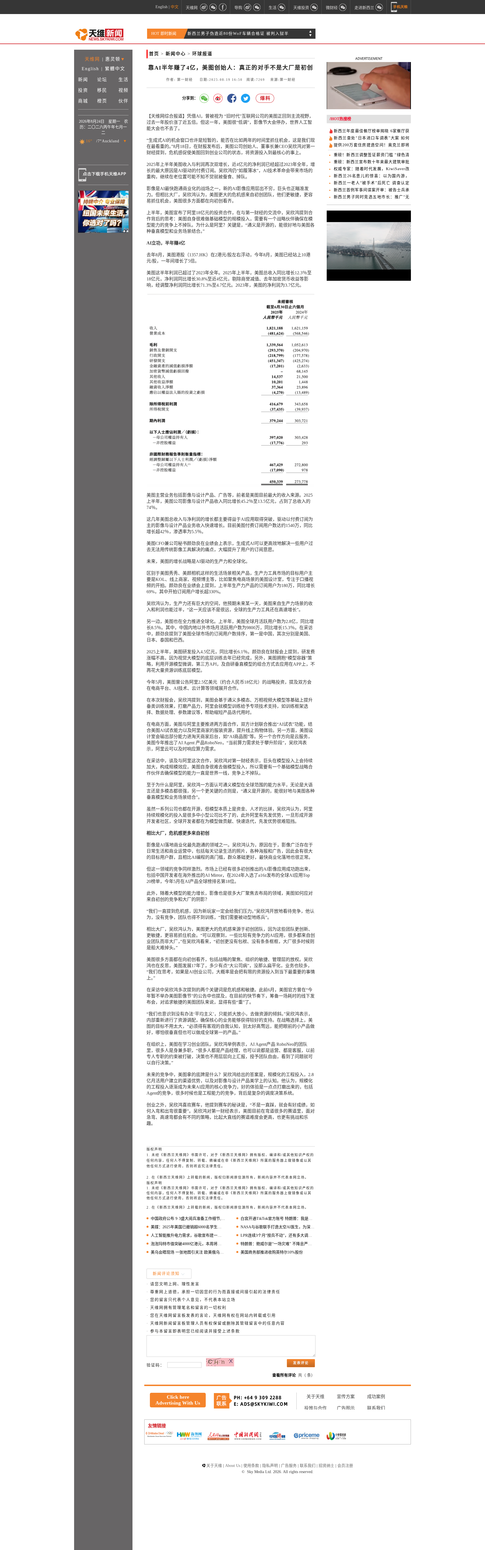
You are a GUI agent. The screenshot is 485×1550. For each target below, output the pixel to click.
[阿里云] (159, 1435)
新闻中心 (176, 53)
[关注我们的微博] (204, 7)
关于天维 (315, 1396)
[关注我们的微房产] (314, 7)
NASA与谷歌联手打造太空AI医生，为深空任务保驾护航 (278, 1227)
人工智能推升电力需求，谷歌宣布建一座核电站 (188, 1235)
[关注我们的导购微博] (247, 7)
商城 (83, 101)
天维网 (192, 7)
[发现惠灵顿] (379, 7)
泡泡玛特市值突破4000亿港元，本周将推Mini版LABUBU (188, 1244)
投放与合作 (315, 1408)
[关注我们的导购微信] (343, 7)
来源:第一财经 (283, 80)
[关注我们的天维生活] (282, 7)
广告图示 (346, 1408)
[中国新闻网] (248, 1436)
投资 (83, 90)
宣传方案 (346, 1396)
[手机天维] (399, 7)
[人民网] (218, 1436)
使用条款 (251, 1466)
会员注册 (345, 1466)
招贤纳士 (326, 1466)
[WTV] (336, 1436)
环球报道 (202, 53)
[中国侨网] (277, 1436)
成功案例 (376, 1396)
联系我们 (376, 1408)
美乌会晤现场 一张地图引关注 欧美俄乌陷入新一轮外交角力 (188, 1252)
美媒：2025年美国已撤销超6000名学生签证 (188, 1227)
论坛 (102, 79)
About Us (232, 1466)
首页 (154, 53)
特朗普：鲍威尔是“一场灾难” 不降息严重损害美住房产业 (278, 1244)
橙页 (102, 101)
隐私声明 (270, 1466)
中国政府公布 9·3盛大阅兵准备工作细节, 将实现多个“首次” (188, 1218)
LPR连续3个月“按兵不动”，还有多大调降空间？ (278, 1235)
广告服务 (289, 1466)
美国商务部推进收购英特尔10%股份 (272, 1252)
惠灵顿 (112, 59)
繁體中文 (115, 68)
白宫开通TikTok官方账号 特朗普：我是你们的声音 (278, 1218)
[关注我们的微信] (213, 7)
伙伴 (123, 101)
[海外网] (189, 1436)
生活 (123, 79)
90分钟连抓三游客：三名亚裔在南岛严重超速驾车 (237, 33)
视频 (123, 90)
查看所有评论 (284, 1375)
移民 (102, 90)
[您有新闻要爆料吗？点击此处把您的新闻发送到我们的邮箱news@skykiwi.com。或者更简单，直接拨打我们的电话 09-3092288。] (265, 98)
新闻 (83, 79)
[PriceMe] (307, 1436)
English (161, 7)
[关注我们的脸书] (223, 7)
